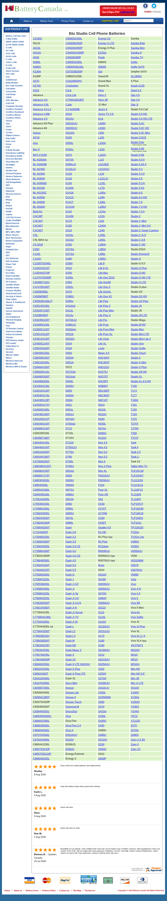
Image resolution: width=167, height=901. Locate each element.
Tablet (8, 314)
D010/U (70, 133)
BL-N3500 (39, 197)
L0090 (102, 123)
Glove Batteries (13, 179)
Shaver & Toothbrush (15, 302)
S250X (102, 673)
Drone (8, 144)
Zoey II (135, 744)
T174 (134, 390)
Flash (101, 57)
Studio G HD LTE (141, 277)
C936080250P (74, 43)
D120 (69, 174)
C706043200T (41, 518)
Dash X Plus (73, 669)
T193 (134, 414)
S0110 (102, 607)
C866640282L (41, 730)
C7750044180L (42, 617)
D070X (70, 159)
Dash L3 (70, 636)
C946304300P (74, 48)
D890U (70, 494)
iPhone (9, 200)
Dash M (70, 640)
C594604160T (41, 367)
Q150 (101, 504)
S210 (101, 655)
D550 (69, 353)
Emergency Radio (14, 156)
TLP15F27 (137, 504)
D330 (69, 273)
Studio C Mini (138, 221)
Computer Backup (14, 106)
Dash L (70, 626)
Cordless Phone (13, 118)
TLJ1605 (136, 494)
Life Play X (104, 315)
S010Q (102, 574)
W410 (134, 655)
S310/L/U (103, 688)
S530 (101, 744)
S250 (101, 669)
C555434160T (41, 348)
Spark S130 (137, 85)
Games (9, 168)
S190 (101, 645)
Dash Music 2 (73, 650)
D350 (69, 282)
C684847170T (41, 475)
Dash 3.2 (71, 537)
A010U (37, 52)
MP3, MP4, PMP (13, 232)
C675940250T (41, 461)
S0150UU (104, 626)
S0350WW (104, 697)
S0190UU (104, 650)
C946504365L (74, 62)
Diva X (69, 730)
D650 (69, 390)
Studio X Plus (139, 367)
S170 (101, 636)
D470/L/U (71, 320)
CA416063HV (74, 81)
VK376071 (137, 645)
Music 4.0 (103, 353)
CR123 (9, 121)
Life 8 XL (103, 268)
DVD (8, 147)
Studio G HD (138, 273)
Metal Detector (12, 223)
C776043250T (41, 631)
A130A (37, 71)
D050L (69, 143)
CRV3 (8, 127)
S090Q (102, 598)
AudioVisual (11, 80)
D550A (70, 357)
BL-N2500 (39, 174)
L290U (102, 258)
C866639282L (41, 725)
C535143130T (41, 339)
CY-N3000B (73, 109)
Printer (9, 267)
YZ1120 (135, 721)
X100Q (135, 692)
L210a (102, 211)
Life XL (102, 343)
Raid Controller (13, 276)
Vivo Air (135, 612)
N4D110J (103, 367)
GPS (8, 185)
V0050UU (136, 551)
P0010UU (104, 475)
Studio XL (136, 376)
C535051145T (41, 329)
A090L (37, 62)
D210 (69, 230)
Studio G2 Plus (139, 301)
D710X (70, 442)
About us (28, 21)
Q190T (102, 522)
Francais (157, 11)
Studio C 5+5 (138, 235)
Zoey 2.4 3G (138, 739)
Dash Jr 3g (72, 593)
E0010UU (71, 735)
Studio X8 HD (139, 372)
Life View (103, 339)
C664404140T (41, 447)
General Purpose (13, 173)
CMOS (9, 97)
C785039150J (41, 636)
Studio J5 (136, 306)
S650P (102, 758)
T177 (134, 395)
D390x (69, 301)
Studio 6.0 (137, 192)
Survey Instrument (14, 311)
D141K (70, 192)
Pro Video (10, 273)
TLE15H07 (137, 475)
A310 (36, 90)
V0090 (134, 574)
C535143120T (41, 334)
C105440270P (41, 273)
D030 (69, 137)
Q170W (102, 513)
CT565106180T (75, 100)
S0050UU (104, 588)
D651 (69, 405)
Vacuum (9, 352)
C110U (37, 258)
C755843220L (41, 579)
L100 (101, 137)
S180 (101, 640)
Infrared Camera (13, 194)
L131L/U (103, 178)
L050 (101, 133)
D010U (70, 118)
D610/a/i (70, 376)
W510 (134, 659)
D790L (69, 461)
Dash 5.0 (71, 565)
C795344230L (41, 650)
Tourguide (10, 323)
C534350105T (41, 320)
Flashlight (10, 165)
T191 (134, 405)
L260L (102, 240)
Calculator (10, 88)
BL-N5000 (39, 207)
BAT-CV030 (40, 155)
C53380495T (40, 315)
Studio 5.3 (137, 169)
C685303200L (41, 480)
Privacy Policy (68, 21)
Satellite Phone (13, 285)
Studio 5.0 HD (139, 114)
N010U (102, 414)
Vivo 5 (134, 598)
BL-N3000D (40, 183)
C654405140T (41, 423)
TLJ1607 (136, 499)
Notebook (10, 244)
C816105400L (41, 678)
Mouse (9, 229)
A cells (9, 48)
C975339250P (74, 71)
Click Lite (71, 95)
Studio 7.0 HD (139, 207)
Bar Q (36, 149)
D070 (69, 155)
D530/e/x (71, 329)
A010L (37, 48)
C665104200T (41, 452)
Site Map (77, 890)
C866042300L (41, 721)
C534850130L (41, 324)
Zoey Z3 (135, 749)
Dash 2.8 (71, 532)
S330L (102, 692)
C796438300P (41, 659)
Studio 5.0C (137, 123)
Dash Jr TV (72, 617)
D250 (69, 244)
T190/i (134, 400)
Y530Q (135, 706)
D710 (69, 428)
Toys (8, 326)
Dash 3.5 (71, 541)
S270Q (102, 678)
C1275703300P (42, 277)
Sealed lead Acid (13, 293)
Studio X (136, 357)
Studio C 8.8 (138, 240)
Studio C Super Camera (145, 230)
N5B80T (103, 386)
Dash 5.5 (71, 570)
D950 (69, 504)
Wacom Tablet (12, 355)
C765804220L (41, 593)
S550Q (102, 749)
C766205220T (41, 603)
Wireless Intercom (14, 361)
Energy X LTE (106, 43)
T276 (134, 419)
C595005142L (41, 372)
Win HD (135, 669)
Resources (90, 890)
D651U (70, 414)
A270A (37, 85)
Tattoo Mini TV (139, 466)
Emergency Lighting (15, 153)
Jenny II (102, 109)
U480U (135, 541)
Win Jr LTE (137, 683)
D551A (70, 362)
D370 (69, 291)
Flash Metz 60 (12, 162)
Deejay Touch (74, 702)
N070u (102, 428)
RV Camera (11, 282)
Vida (133, 579)
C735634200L (41, 546)
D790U (70, 466)
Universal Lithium (14, 331)
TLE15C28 (137, 471)
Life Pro (102, 320)
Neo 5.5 (102, 456)
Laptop (9, 214)
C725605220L (41, 537)
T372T (134, 438)
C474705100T (41, 287)
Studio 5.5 (137, 178)
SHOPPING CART (110, 21)
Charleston (72, 85)
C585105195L (41, 362)
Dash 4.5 (71, 560)
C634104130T (41, 390)
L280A (102, 244)
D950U (70, 513)
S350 (101, 702)
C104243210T (41, 268)
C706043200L (41, 513)
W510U (135, 664)
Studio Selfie (138, 348)
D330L (69, 277)
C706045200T (41, 527)
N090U (102, 433)
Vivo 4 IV (136, 588)
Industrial (10, 191)
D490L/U (71, 324)
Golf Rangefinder (13, 182)
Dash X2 (71, 659)
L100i (101, 149)
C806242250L (41, 669)
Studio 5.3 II (137, 174)
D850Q (70, 485)
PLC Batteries (12, 258)
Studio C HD (138, 244)
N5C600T (104, 390)
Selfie (134, 62)
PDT (8, 255)
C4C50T (38, 221)
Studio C (136, 216)
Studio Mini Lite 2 (141, 339)
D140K (70, 188)
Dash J (70, 579)
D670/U (70, 419)
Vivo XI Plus (138, 626)
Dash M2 (71, 645)
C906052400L (74, 38)
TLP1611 (136, 522)
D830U (70, 480)
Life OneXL (104, 291)
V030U (135, 546)
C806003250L (41, 664)
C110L (37, 254)
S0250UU (104, 664)
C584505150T (41, 357)
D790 (69, 456)
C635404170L (41, 395)
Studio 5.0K (137, 155)
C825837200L (41, 688)
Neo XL (102, 471)
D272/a (70, 254)
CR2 (8, 124)
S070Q (102, 593)
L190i (101, 197)
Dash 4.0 (71, 551)
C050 (36, 249)
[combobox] (138, 20)
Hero (101, 90)
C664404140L (41, 442)
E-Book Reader (13, 150)
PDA (8, 252)
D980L (69, 522)
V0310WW (137, 560)
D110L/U (71, 169)
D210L (69, 235)
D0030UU (71, 128)
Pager (8, 247)
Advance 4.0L (41, 104)
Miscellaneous (12, 226)
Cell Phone (11, 94)
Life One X (104, 287)
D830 (69, 475)
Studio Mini (137, 329)
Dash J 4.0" (72, 584)
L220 (101, 221)
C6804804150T (42, 466)
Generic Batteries (14, 176)
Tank (133, 442)
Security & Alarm (14, 296)
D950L (69, 508)
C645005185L (41, 409)
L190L (102, 202)
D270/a (70, 249)
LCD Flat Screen (13, 217)
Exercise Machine (14, 159)
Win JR (135, 678)
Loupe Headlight (13, 220)
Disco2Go (71, 711)
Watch (9, 358)
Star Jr (134, 104)
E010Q (70, 739)
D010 (69, 114)
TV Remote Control (14, 328)
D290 (69, 258)
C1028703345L (42, 263)
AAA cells (10, 53)
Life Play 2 (104, 306)
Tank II (134, 447)
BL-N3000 (39, 178)
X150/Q (135, 702)
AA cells (10, 50)
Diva (68, 716)
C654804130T (41, 428)
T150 (134, 386)
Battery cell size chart (16, 36)
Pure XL (103, 489)
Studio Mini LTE (140, 334)
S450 (101, 725)
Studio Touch (138, 353)
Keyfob (9, 208)
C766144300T (41, 607)
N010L (102, 409)
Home (7, 890)
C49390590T (40, 296)
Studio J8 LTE (139, 315)
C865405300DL (42, 716)
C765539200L (41, 584)
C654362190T (41, 414)
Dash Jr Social (74, 612)
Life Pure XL (105, 334)
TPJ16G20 (137, 527)
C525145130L (41, 306)
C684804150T (41, 471)
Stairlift (9, 308)
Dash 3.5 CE (73, 546)
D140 (69, 183)
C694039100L (41, 494)
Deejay (70, 688)
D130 (69, 178)
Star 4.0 (135, 95)
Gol (100, 71)
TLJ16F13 (137, 489)
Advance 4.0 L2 (42, 109)
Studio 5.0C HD (140, 128)
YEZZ (134, 716)
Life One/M (104, 282)
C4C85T (38, 230)
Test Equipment (13, 317)
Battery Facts (46, 21)
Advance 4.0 (40, 100)
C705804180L (41, 508)
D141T (70, 202)
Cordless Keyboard (15, 112)
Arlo (8, 77)
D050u (69, 149)
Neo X (102, 461)
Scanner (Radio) (13, 290)
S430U (102, 721)
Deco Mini (71, 683)
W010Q (135, 650)
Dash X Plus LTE (75, 673)
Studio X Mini (138, 362)
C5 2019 (38, 244)
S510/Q (102, 739)
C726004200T (41, 541)
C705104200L (41, 499)
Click (68, 90)
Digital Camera (13, 135)
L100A (102, 143)
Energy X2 (104, 38)
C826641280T (41, 697)
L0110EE (103, 164)
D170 (69, 221)
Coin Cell (10, 103)
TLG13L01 (137, 485)
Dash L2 (70, 631)
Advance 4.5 (40, 118)
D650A (70, 395)
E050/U (70, 749)
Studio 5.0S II (138, 164)
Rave (101, 565)
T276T (134, 423)
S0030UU (104, 584)
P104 (101, 485)
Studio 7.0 (137, 202)
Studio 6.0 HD (139, 197)
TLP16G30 (137, 508)
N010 (101, 405)
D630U (70, 386)
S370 (101, 706)
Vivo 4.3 (135, 593)
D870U (70, 489)
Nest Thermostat (13, 238)
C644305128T (41, 400)
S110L (102, 617)
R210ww (103, 546)
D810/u (70, 471)
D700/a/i (70, 423)
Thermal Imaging (13, 320)
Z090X (135, 735)
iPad (8, 197)
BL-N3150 (39, 188)
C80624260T (40, 673)
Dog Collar (10, 138)
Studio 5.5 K (138, 183)
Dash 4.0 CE (73, 555)
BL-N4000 (39, 202)
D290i (69, 263)
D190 (69, 225)
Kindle (9, 211)
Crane (8, 129)
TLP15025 (137, 518)
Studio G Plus (139, 268)
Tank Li (135, 456)
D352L (69, 287)
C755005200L (41, 574)
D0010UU (71, 123)
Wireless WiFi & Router (16, 367)
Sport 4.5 (136, 90)
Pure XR (103, 494)
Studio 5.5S (137, 188)
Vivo (133, 584)
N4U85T (103, 381)
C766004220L (41, 598)
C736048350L (41, 560)
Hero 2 (102, 95)
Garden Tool (11, 170)
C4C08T (38, 216)
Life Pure (103, 324)
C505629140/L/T (43, 301)
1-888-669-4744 (127, 12)
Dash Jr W (72, 622)
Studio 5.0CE (138, 137)
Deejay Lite (72, 692)
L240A (102, 225)
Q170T (102, 508)
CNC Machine (12, 100)
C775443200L (41, 622)
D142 (69, 211)
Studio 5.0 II (137, 159)
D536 (69, 348)
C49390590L (40, 291)
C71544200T (40, 532)
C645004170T (41, 405)
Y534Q (135, 711)
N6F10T (103, 400)
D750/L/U (71, 447)
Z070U (135, 730)
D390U (70, 296)
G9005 (102, 67)
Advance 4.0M (41, 114)
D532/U (70, 339)
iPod (8, 203)
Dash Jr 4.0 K (73, 603)
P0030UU (104, 480)
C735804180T (41, 551)
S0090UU (104, 603)
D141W (70, 207)
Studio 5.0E (137, 148)
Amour (37, 133)
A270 (36, 81)
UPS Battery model (14, 340)
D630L (69, 381)
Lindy (101, 348)
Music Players (12, 235)
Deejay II (71, 697)
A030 (36, 57)
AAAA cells (11, 56)
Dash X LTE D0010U (78, 664)
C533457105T (41, 310)
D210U (70, 240)
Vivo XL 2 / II (138, 636)
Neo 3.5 (102, 442)
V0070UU (136, 570)
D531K (70, 334)
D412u (69, 315)
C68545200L (40, 485)
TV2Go (135, 532)
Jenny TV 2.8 (106, 114)
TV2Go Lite (137, 537)
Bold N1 (37, 211)
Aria (35, 143)
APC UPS (10, 74)
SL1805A (136, 76)
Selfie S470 (137, 67)
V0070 (134, 565)
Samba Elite (138, 43)
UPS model (11, 343)
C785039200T (41, 640)
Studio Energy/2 (140, 254)
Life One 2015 (106, 277)
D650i (69, 400)
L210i (101, 216)
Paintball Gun (12, 249)
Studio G (136, 258)
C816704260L (41, 683)
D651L (69, 409)
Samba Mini (138, 48)
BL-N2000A (40, 159)
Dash (69, 527)
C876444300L (41, 739)
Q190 (101, 518)
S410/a (102, 711)
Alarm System (12, 71)
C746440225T (41, 570)
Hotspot (9, 188)
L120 (101, 174)
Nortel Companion (14, 241)
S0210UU (104, 659)
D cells (9, 65)
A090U (37, 67)
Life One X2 (105, 296)
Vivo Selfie (137, 617)
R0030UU (104, 551)
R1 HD (102, 532)
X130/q (135, 697)
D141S (70, 197)
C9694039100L (75, 67)
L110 (101, 159)
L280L (102, 254)
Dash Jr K (71, 607)
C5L (35, 235)
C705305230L (41, 504)
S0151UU (104, 631)
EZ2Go (102, 52)
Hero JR (103, 100)
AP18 (36, 137)
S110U (102, 622)
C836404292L (41, 711)
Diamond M (72, 706)
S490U (102, 735)
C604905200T (41, 376)
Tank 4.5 (136, 452)
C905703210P (41, 749)
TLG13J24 (137, 480)
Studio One (137, 343)
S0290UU (104, 683)
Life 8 (101, 263)
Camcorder (11, 91)
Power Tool (11, 264)
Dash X (70, 655)
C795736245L (41, 655)
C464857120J (41, 282)
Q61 (100, 499)
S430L (102, 716)
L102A (102, 155)
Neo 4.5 (102, 447)
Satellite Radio (12, 288)
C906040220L (41, 758)
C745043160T (41, 565)
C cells (9, 59)
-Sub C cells (11, 62)
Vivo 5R (135, 603)
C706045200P (41, 522)
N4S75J (103, 372)
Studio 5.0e (137, 142)
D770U (70, 452)
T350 (134, 433)
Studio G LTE (138, 282)
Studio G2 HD (139, 296)
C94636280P (73, 57)
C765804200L (41, 588)
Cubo (69, 104)
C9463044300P (75, 52)
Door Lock (10, 141)
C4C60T (38, 225)
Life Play (103, 301)
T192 (134, 409)
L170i (101, 188)
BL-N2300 (39, 169)
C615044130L (41, 386)
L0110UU (103, 169)
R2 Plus (102, 541)
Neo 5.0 (102, 452)
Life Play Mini (106, 310)
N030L (102, 423)
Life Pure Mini (106, 329)
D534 (69, 343)
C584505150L (41, 353)
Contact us (88, 21)
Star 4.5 (135, 100)
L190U (102, 207)
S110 (101, 612)
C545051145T (41, 343)
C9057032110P (42, 754)
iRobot (9, 206)
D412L (69, 310)
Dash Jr (70, 588)
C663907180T (41, 438)
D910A (70, 499)
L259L (102, 235)
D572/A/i (71, 372)
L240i (101, 230)
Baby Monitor (12, 83)
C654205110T (41, 419)
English (147, 11)
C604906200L (41, 381)
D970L (69, 518)
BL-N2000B (40, 164)
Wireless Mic (12, 364)
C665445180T (41, 456)
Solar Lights (11, 299)
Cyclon (9, 132)
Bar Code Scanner (14, 86)
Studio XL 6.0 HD (141, 381)
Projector (10, 270)
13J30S (37, 38)
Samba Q (136, 52)
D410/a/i (70, 306)
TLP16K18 (137, 513)
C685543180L (41, 489)
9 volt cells (11, 68)
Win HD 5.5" (138, 673)
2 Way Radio (11, 39)
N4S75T (103, 376)
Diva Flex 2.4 (73, 725)
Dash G (70, 574)
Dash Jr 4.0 (72, 598)
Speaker (10, 305)
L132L (102, 183)
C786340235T (41, 645)
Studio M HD (138, 324)
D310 (69, 268)
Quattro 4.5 (104, 527)
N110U (102, 438)
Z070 (134, 725)
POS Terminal (12, 261)
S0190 (102, 579)
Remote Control (13, 279)
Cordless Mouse (13, 115)
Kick (100, 118)
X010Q (135, 688)
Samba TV (137, 57)
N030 (101, 419)
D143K (70, 216)
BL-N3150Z (39, 192)
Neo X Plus (104, 466)
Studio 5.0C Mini (140, 133)
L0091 (102, 128)
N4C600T (104, 357)
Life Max (103, 273)
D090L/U (71, 164)
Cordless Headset (14, 109)
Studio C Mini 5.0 (141, 225)
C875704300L (41, 735)
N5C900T (104, 395)
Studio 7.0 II (137, 211)
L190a (102, 192)
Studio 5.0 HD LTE (141, 118)
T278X (135, 428)
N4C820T (104, 362)
